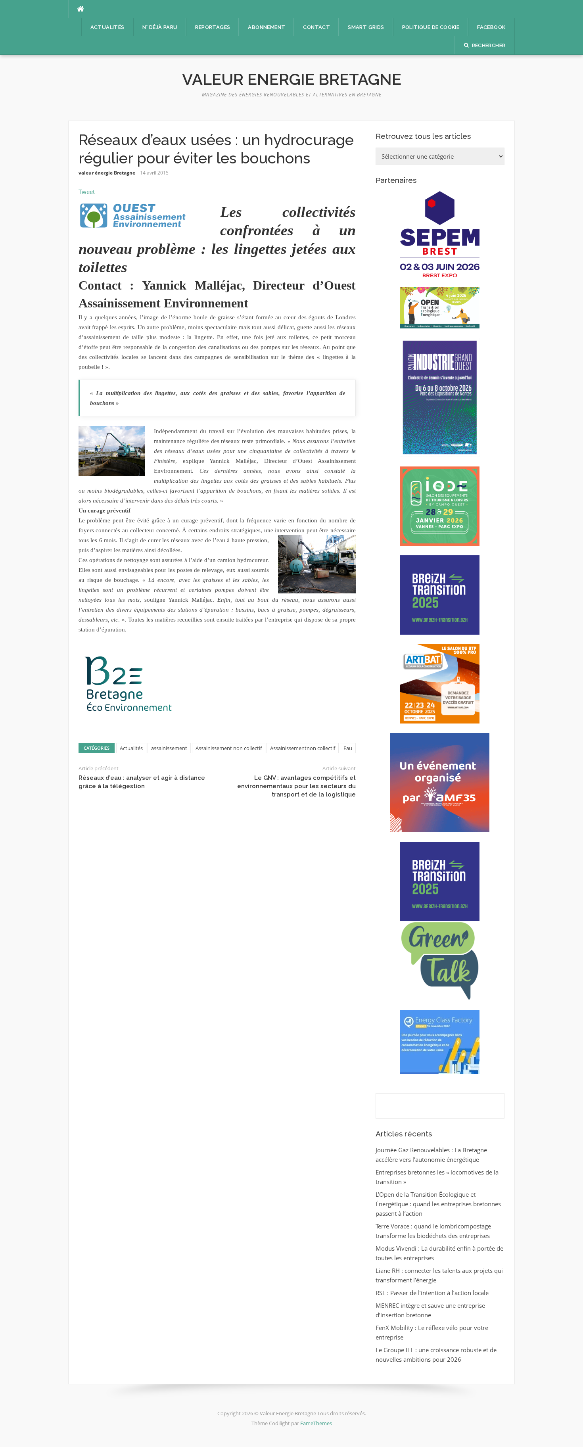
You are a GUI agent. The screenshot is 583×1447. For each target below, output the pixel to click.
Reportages (212, 27)
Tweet (87, 192)
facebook (491, 27)
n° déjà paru (160, 27)
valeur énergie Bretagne (107, 172)
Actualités (107, 27)
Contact (316, 27)
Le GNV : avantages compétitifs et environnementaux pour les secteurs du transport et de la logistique (296, 786)
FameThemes (316, 1423)
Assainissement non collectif (229, 748)
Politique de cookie (431, 27)
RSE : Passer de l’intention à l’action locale (432, 1293)
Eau (347, 748)
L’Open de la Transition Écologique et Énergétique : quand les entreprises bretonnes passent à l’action (438, 1203)
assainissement (169, 748)
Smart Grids (366, 27)
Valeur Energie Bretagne (291, 79)
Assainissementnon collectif (302, 748)
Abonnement (266, 27)
